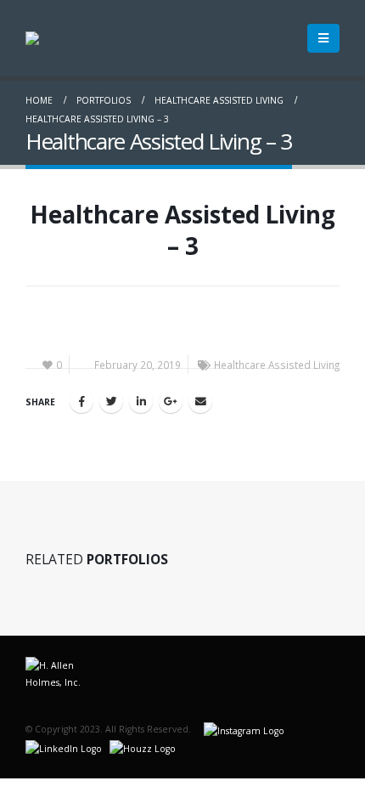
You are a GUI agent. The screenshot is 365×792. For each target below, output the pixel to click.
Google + (170, 401)
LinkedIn (141, 401)
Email (200, 401)
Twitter (111, 401)
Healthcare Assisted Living (277, 364)
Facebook (81, 401)
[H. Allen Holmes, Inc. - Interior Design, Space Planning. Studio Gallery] (72, 38)
